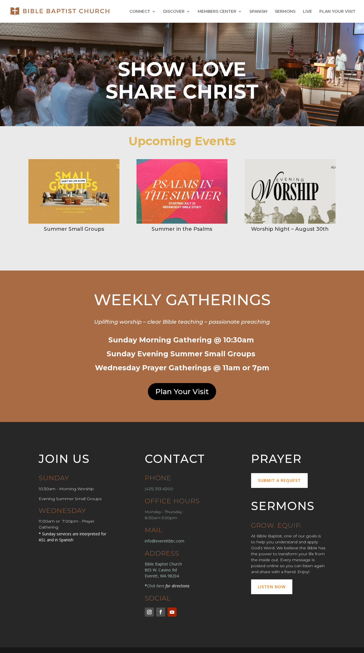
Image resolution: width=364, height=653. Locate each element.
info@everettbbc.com (164, 541)
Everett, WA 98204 (162, 576)
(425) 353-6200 (159, 488)
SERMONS (285, 11)
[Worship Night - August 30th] (290, 222)
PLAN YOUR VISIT (337, 11)
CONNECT (139, 11)
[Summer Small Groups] (73, 222)
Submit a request (279, 480)
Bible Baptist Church (163, 564)
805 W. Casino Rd (161, 570)
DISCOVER (174, 11)
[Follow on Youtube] (172, 612)
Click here (155, 585)
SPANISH (258, 11)
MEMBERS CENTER (217, 11)
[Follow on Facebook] (160, 612)
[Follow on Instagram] (149, 612)
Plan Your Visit (182, 391)
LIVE (307, 11)
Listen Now (272, 586)
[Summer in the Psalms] (182, 222)
